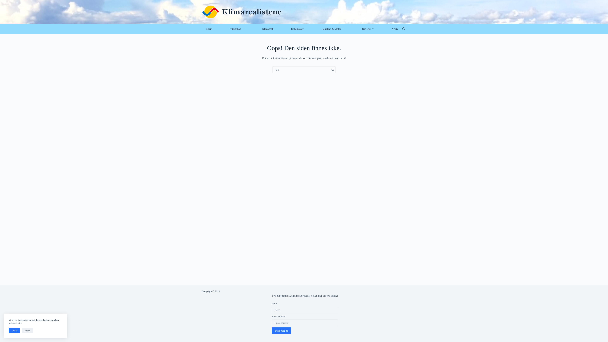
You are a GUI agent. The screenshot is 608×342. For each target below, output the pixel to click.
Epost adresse (278, 316)
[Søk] (403, 28)
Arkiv (395, 29)
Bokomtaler (297, 29)
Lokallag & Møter (331, 29)
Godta (14, 330)
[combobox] (300, 69)
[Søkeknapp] (332, 70)
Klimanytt (267, 29)
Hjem (209, 29)
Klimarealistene (251, 12)
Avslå (27, 330)
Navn (274, 303)
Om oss (366, 29)
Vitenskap (235, 29)
